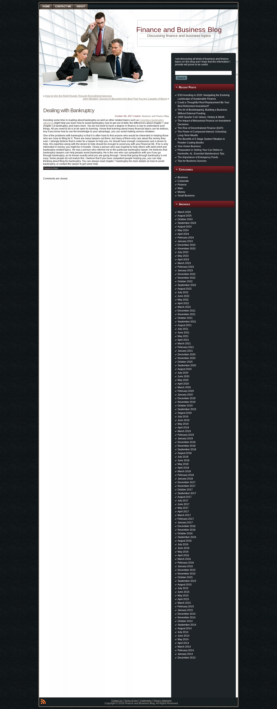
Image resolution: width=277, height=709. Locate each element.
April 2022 (183, 303)
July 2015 (183, 588)
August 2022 (185, 288)
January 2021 (185, 350)
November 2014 (186, 617)
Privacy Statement (163, 700)
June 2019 (183, 420)
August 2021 (185, 325)
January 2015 (185, 610)
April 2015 (183, 599)
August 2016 (185, 540)
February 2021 (186, 347)
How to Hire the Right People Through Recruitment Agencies (78, 96)
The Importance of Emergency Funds (198, 157)
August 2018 (185, 453)
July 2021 (183, 329)
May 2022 (183, 299)
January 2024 (185, 241)
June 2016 (183, 548)
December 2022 (186, 274)
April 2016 (183, 555)
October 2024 (185, 219)
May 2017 (183, 507)
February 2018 (186, 475)
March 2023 (184, 263)
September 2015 (187, 581)
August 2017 (185, 497)
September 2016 (187, 537)
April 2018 (183, 467)
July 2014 (183, 632)
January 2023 (185, 270)
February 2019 (186, 434)
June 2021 (183, 332)
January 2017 (185, 522)
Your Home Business (189, 146)
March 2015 (184, 602)
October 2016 (185, 533)
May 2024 (183, 230)
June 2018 (183, 460)
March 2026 (184, 212)
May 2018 (183, 464)
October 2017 (185, 489)
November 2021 (186, 314)
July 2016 (183, 544)
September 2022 (187, 285)
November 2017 (186, 486)
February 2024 (186, 237)
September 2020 (187, 365)
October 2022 (185, 281)
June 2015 (183, 591)
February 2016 (186, 562)
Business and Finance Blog (155, 116)
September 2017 (187, 493)
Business (183, 177)
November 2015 (186, 573)
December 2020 (186, 354)
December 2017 (186, 482)
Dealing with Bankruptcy (68, 110)
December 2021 (186, 310)
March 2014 (184, 646)
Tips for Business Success (192, 160)
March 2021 (184, 343)
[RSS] (43, 702)
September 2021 (187, 321)
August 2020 (185, 369)
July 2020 (183, 372)
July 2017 (183, 500)
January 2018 (185, 478)
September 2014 (187, 624)
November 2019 (186, 402)
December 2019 (186, 398)
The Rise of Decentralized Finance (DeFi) (200, 128)
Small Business (186, 195)
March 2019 (184, 431)
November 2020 (186, 358)
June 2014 (183, 635)
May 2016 (183, 551)
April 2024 (183, 234)
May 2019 (183, 423)
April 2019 (183, 427)
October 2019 (185, 405)
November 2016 (186, 529)
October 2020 (185, 361)
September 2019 (187, 409)
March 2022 (184, 307)
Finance (182, 184)
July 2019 (183, 416)
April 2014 (183, 643)
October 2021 (185, 318)
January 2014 (185, 654)
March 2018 (184, 471)
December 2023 (186, 245)
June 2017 (183, 504)
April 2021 (183, 339)
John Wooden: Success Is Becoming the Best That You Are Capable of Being (125, 98)
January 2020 (185, 394)
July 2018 (183, 456)
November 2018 (186, 445)
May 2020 (183, 380)
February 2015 (186, 606)
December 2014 (186, 613)
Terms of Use (131, 700)
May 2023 (183, 255)
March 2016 (184, 559)
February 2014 (186, 650)
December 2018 (186, 442)
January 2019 (185, 438)
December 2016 (186, 526)
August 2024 (185, 226)
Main (55, 168)
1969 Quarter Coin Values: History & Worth (201, 117)
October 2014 (185, 621)
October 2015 (185, 577)
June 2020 (183, 376)
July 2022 (183, 292)
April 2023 (183, 259)
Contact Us (116, 700)
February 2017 (186, 518)
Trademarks (146, 700)
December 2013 (186, 657)
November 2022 (186, 277)
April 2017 (183, 511)
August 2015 (185, 584)
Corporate (183, 181)
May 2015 (183, 595)
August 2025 (185, 215)
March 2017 (184, 515)
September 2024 (187, 223)
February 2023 (186, 266)
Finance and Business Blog (179, 29)
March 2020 (184, 387)
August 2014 (185, 628)
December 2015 (186, 570)
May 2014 (183, 639)
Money (181, 192)
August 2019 (185, 413)
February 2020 (186, 391)
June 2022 (183, 296)
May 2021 (183, 336)
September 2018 (187, 449)
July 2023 (183, 252)
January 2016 (185, 566)
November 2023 (186, 248)
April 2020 (183, 383)
